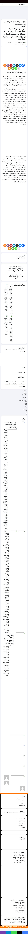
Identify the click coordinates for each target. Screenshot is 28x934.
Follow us (22, 811)
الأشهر (23, 418)
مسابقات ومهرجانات (20, 798)
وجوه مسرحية (21, 805)
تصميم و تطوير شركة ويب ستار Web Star (16, 927)
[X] (17, 65)
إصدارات (22, 827)
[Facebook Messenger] (20, 65)
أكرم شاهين (6, 665)
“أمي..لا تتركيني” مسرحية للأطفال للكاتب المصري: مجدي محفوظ (10, 424)
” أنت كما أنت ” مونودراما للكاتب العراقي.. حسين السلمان (6, 534)
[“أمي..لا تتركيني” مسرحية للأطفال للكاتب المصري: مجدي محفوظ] (21, 422)
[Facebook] (23, 65)
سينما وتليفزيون (21, 825)
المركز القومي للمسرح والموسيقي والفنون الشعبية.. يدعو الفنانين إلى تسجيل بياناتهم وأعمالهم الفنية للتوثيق (10, 327)
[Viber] (7, 65)
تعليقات (23, 421)
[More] (9, 68)
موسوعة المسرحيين (20, 818)
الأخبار (20, 21)
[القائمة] (1, 4)
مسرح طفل (21, 823)
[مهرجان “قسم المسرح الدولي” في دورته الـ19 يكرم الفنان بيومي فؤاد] (5, 316)
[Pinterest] (11, 65)
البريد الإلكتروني (21, 372)
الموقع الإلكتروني (21, 377)
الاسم (23, 367)
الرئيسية (24, 21)
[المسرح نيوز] (22, 4)
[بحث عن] (26, 4)
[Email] (12, 68)
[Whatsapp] (15, 68)
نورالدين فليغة (6, 646)
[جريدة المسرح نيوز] (17, 735)
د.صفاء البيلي (15, 42)
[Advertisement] (14, 12)
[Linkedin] (14, 65)
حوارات (22, 803)
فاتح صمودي (6, 655)
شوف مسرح (21, 820)
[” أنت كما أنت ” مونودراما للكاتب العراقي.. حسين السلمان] (20, 633)
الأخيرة (23, 419)
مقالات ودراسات (21, 801)
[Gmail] (18, 68)
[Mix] (4, 65)
